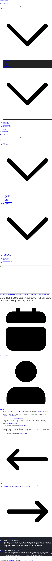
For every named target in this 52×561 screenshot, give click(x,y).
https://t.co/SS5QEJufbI (14, 423)
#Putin (31, 413)
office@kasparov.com (36, 558)
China (4, 294)
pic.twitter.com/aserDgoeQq (9, 415)
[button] (27, 59)
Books (4, 128)
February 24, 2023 (18, 418)
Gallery (6, 64)
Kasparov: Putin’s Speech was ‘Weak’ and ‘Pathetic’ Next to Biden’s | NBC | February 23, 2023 (25, 485)
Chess (6, 63)
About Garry (5, 9)
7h (20, 550)
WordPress (31, 560)
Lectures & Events (7, 68)
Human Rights (6, 123)
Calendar (7, 119)
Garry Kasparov (7, 540)
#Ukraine (40, 411)
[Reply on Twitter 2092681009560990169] (5, 547)
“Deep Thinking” (6, 125)
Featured (11, 294)
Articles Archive (8, 67)
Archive (7, 66)
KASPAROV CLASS (7, 121)
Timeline (7, 62)
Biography (7, 60)
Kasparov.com (4, 3)
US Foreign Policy (46, 294)
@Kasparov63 (17, 411)
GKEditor (2, 409)
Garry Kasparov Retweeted (9, 538)
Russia (24, 294)
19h (21, 540)
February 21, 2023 (23, 433)
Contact (4, 129)
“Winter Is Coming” (7, 126)
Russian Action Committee (32, 294)
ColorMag (24, 560)
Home (4, 8)
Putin (21, 294)
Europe (7, 294)
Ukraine (40, 294)
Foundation (5, 122)
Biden (1, 294)
